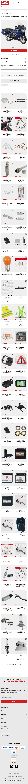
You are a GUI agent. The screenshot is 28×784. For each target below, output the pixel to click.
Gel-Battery (7, 488)
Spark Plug (7, 656)
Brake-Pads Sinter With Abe (20, 227)
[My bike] (18, 3)
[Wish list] (22, 3)
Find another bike (13, 54)
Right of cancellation (5, 728)
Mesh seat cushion (20, 418)
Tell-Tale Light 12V (20, 203)
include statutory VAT (14, 776)
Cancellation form (5, 730)
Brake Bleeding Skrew (7, 180)
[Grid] (23, 90)
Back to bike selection (6, 13)
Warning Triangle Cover (20, 371)
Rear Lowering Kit (20, 298)
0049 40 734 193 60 (16, 681)
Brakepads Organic (7, 560)
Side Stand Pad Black (21, 535)
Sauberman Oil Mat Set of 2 (21, 347)
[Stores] (14, 3)
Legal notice (3, 722)
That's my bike (14, 50)
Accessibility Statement (6, 733)
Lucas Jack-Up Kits (7, 157)
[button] (26, 7)
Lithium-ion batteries (21, 488)
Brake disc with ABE (21, 134)
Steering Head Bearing (21, 441)
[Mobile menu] (2, 7)
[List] (26, 90)
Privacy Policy (4, 726)
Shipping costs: (7, 778)
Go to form (24, 75)
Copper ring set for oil (21, 157)
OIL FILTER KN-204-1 (7, 371)
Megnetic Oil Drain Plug (7, 111)
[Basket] (26, 3)
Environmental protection (6, 735)
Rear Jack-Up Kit (21, 111)
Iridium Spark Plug (7, 584)
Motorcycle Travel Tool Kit (7, 418)
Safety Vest (7, 323)
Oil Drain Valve (21, 180)
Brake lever (21, 607)
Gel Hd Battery (21, 464)
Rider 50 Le (21, 394)
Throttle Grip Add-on (7, 251)
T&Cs (2, 724)
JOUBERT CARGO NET (7, 134)
